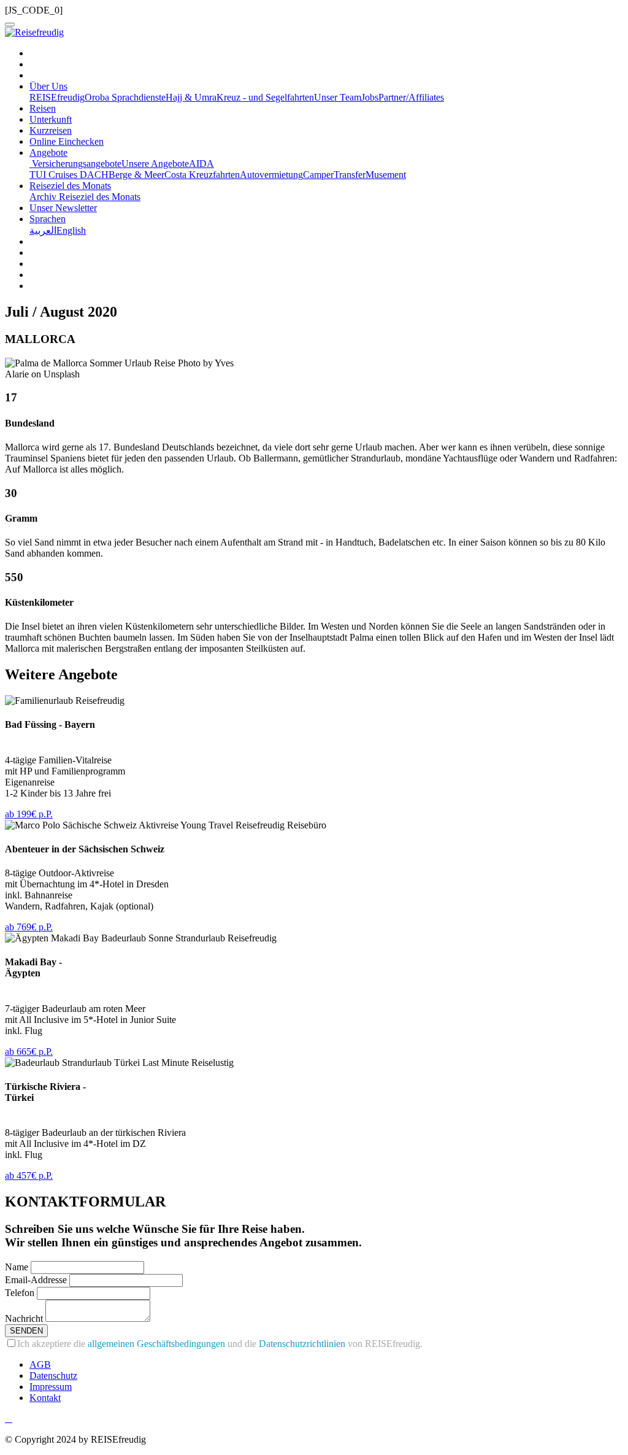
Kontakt (45, 1397)
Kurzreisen (50, 130)
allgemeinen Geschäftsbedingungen (156, 1343)
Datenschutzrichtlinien (302, 1343)
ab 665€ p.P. (29, 1051)
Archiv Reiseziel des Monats (84, 196)
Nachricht (24, 1318)
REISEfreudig (57, 97)
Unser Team (337, 97)
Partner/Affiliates (411, 97)
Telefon (19, 1292)
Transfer (350, 174)
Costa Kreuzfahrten (202, 174)
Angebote (48, 152)
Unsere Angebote (155, 163)
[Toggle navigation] (10, 24)
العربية (42, 230)
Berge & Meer (136, 174)
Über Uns (48, 86)
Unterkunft (50, 119)
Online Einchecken (66, 141)
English (71, 230)
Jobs (369, 97)
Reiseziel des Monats (70, 185)
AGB (40, 1364)
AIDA (201, 163)
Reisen (42, 108)
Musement (386, 174)
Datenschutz (53, 1375)
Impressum (50, 1386)
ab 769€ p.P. (29, 927)
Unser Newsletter (63, 208)
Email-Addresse (36, 1280)
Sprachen (47, 219)
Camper (318, 174)
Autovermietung (271, 174)
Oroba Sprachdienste (125, 97)
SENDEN (26, 1330)
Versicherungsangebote (75, 163)
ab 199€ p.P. (29, 814)
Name (16, 1267)
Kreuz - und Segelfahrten (265, 97)
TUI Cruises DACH (69, 174)
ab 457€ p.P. (29, 1175)
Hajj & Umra (191, 97)
